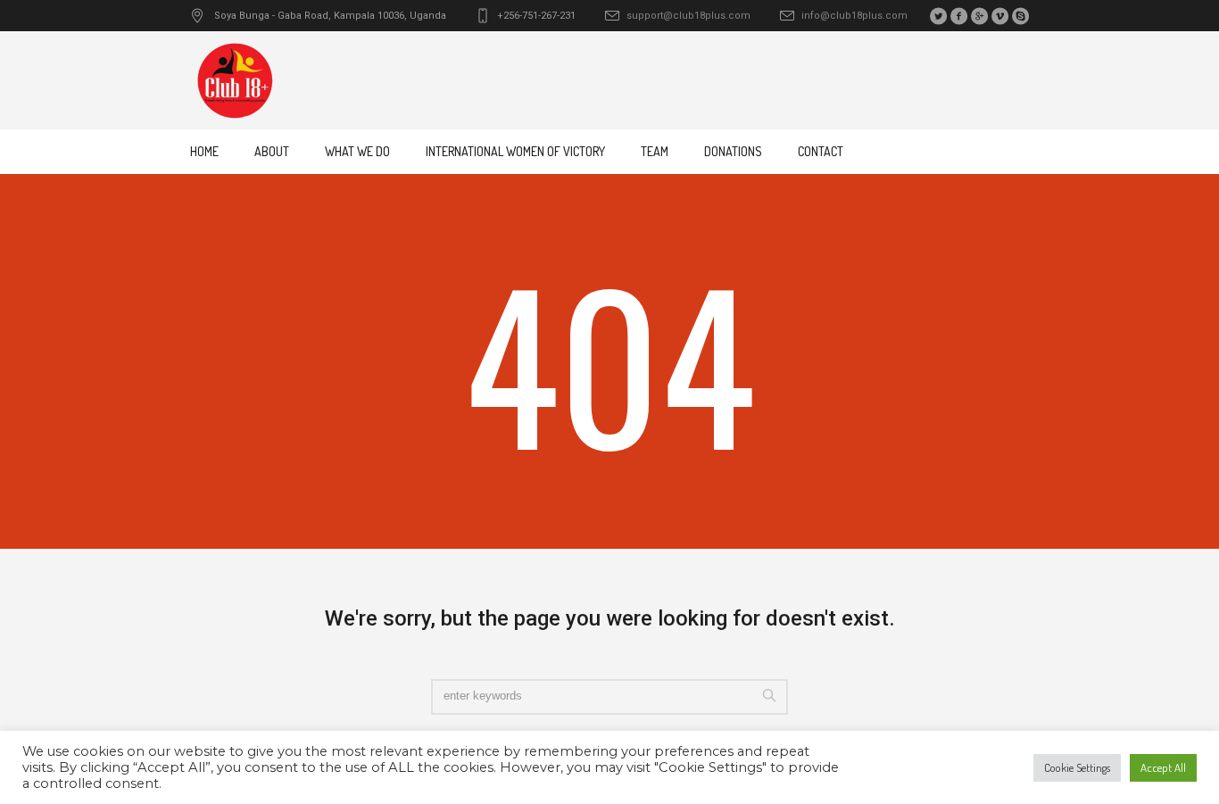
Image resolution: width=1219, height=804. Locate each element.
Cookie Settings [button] (1077, 767)
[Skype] (1020, 16)
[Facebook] (958, 16)
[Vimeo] (999, 16)
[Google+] (979, 16)
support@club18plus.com (688, 15)
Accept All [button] (1163, 767)
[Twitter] (938, 16)
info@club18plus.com (854, 15)
